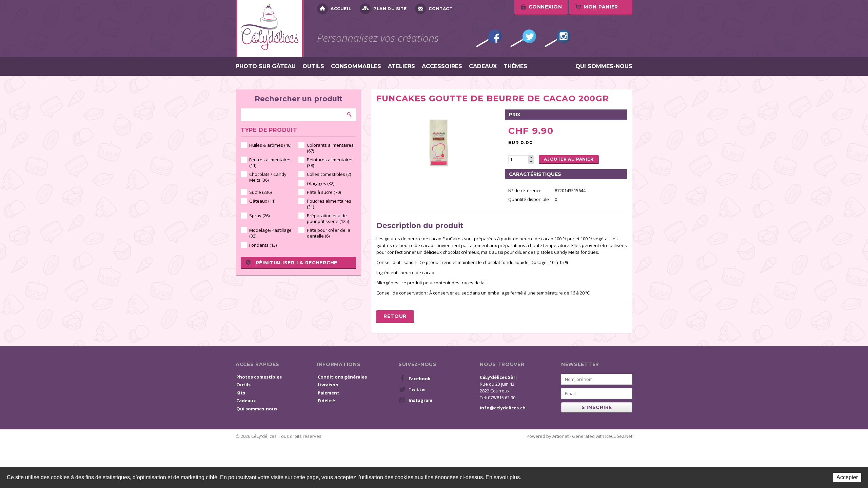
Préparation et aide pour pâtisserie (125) (328, 218)
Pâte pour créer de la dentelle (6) (328, 233)
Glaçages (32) (320, 183)
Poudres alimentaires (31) (329, 204)
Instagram (557, 38)
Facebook (489, 38)
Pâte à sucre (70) (324, 192)
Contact (440, 8)
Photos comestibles (259, 377)
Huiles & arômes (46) (270, 145)
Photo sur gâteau (266, 66)
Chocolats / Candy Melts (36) (268, 177)
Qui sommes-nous (603, 66)
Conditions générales (342, 377)
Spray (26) (259, 215)
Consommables (356, 66)
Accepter (847, 477)
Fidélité (326, 401)
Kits (240, 393)
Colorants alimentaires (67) (330, 148)
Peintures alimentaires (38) (330, 162)
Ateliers (401, 66)
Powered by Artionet (548, 436)
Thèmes (515, 66)
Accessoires (442, 66)
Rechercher (350, 114)
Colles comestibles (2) (329, 174)
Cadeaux (483, 66)
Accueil (341, 8)
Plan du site (390, 8)
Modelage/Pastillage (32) (270, 233)
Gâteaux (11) (262, 201)
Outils (313, 66)
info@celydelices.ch (503, 408)
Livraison (328, 385)
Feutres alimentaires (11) (270, 162)
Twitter (523, 38)
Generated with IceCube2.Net (602, 436)
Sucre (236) (260, 192)
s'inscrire (596, 407)
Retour (395, 316)
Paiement (328, 393)
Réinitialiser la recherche (296, 263)
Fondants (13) (263, 245)
